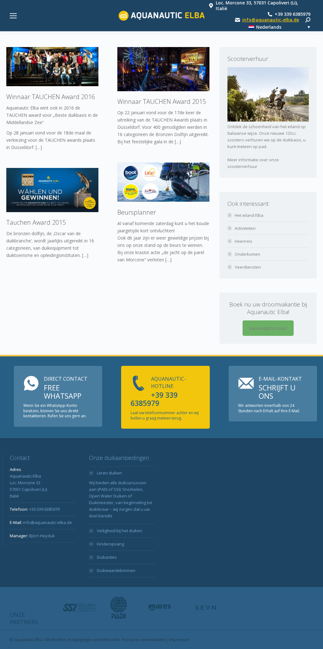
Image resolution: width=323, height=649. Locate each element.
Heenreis (243, 241)
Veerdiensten (248, 267)
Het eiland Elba (249, 215)
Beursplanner (136, 212)
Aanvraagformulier (268, 328)
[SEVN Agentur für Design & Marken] (205, 608)
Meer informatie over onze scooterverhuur (253, 163)
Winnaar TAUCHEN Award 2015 (161, 101)
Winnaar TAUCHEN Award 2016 (50, 96)
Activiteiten (245, 228)
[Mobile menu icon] (13, 16)
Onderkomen (247, 254)
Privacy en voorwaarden (143, 639)
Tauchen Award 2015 (36, 222)
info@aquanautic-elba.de (270, 20)
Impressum (179, 639)
